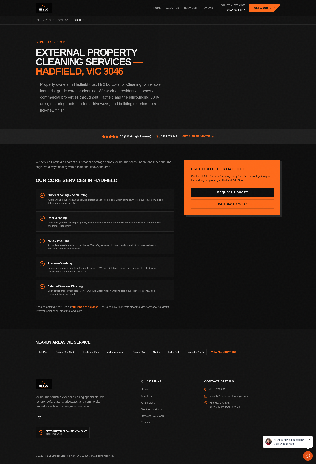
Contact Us (147, 422)
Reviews (207, 8)
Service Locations (57, 20)
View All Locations (223, 352)
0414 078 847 (236, 9)
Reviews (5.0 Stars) (152, 416)
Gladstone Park (91, 352)
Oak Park (43, 352)
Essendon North (195, 352)
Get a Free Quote (196, 136)
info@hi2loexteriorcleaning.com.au (229, 396)
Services (190, 8)
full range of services (85, 307)
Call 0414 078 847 (232, 204)
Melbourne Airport (115, 352)
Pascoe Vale (139, 352)
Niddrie (156, 352)
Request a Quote (232, 192)
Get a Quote (262, 8)
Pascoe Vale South (65, 352)
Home (157, 8)
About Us (172, 8)
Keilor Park (173, 352)
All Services (148, 402)
